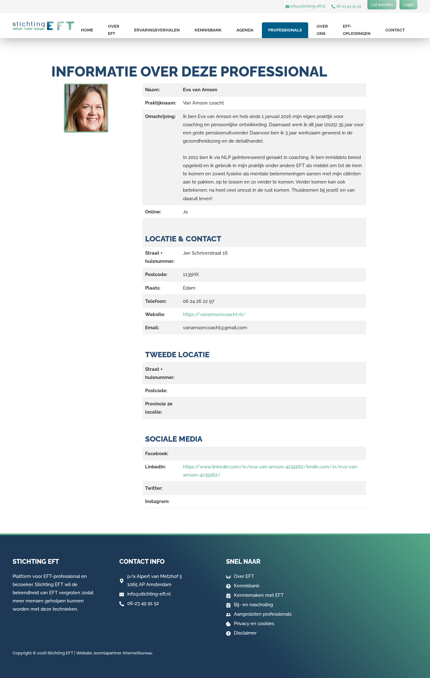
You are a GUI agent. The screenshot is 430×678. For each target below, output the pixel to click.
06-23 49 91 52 (348, 6)
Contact (395, 30)
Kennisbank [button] (208, 30)
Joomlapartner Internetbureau (122, 653)
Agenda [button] (244, 30)
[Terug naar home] (44, 26)
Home (87, 30)
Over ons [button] (322, 30)
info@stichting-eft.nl (307, 6)
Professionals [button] (285, 30)
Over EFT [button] (113, 30)
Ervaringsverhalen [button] (157, 30)
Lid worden (382, 4)
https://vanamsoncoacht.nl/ (214, 314)
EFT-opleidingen (357, 30)
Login (408, 4)
